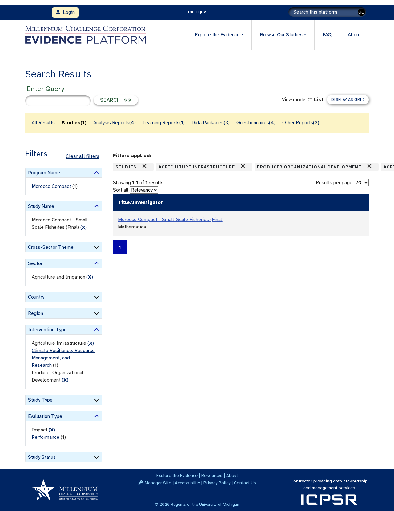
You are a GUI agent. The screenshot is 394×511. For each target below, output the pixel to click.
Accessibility (187, 482)
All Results (43, 123)
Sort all (120, 190)
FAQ (327, 35)
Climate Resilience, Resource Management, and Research (63, 357)
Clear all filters (82, 156)
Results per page (334, 183)
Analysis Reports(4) (114, 123)
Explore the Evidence (177, 475)
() (83, 227)
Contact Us (245, 482)
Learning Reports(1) (164, 123)
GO (361, 12)
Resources (212, 475)
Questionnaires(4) (255, 123)
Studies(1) (74, 123)
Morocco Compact (51, 186)
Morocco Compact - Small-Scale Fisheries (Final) (170, 219)
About (354, 35)
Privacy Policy (216, 482)
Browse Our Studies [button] (281, 35)
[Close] (144, 166)
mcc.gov (197, 12)
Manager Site (158, 482)
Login (67, 12)
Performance (45, 437)
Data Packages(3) (210, 123)
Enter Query (45, 89)
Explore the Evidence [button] (217, 35)
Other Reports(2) (300, 123)
